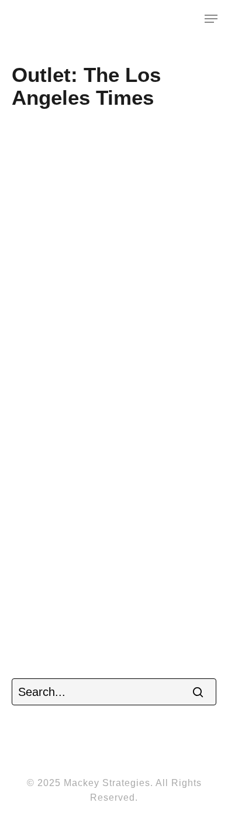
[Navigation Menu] (211, 19)
